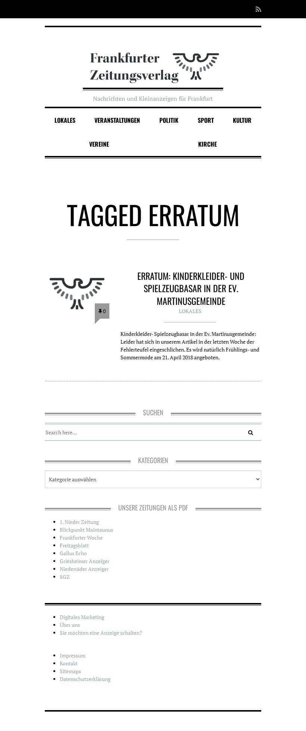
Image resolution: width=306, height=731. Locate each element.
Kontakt (69, 663)
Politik (168, 120)
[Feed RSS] (256, 9)
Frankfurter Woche (81, 537)
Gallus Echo (73, 553)
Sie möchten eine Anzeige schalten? (101, 632)
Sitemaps (70, 671)
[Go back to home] (153, 60)
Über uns (70, 624)
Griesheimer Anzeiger (84, 561)
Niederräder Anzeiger (84, 568)
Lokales (64, 120)
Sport (206, 120)
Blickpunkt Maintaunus (86, 529)
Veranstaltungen (117, 120)
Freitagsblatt (74, 545)
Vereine (99, 144)
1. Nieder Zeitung (79, 521)
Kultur (242, 120)
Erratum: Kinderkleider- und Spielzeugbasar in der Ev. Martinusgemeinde (190, 288)
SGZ (65, 576)
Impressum (72, 655)
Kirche (207, 144)
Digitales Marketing (82, 617)
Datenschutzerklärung (85, 678)
